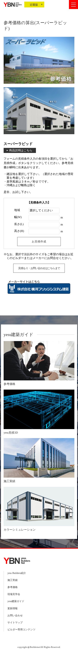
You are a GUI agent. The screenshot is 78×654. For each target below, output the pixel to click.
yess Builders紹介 (16, 573)
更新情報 (12, 608)
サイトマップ (15, 622)
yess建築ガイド (15, 601)
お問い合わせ (15, 615)
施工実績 (12, 580)
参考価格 (12, 587)
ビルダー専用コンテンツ (21, 629)
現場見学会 (13, 594)
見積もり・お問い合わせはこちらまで (39, 268)
